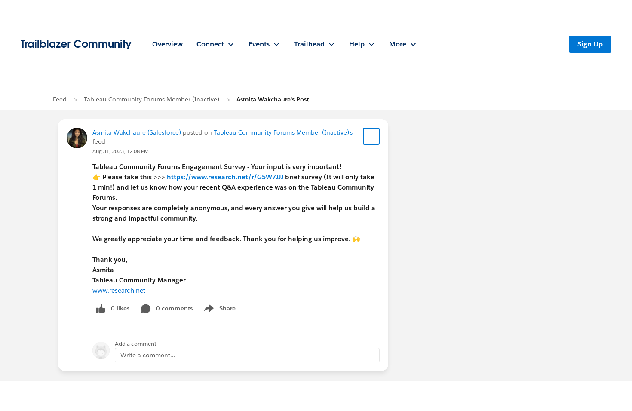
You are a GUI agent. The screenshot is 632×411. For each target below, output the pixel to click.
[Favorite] (371, 136)
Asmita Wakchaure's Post (272, 99)
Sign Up (590, 44)
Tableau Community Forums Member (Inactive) (151, 99)
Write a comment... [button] (147, 355)
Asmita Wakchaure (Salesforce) (136, 132)
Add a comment (135, 343)
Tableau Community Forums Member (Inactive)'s (283, 132)
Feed (60, 99)
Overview (167, 44)
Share (218, 310)
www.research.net (118, 290)
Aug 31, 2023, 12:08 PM (120, 151)
